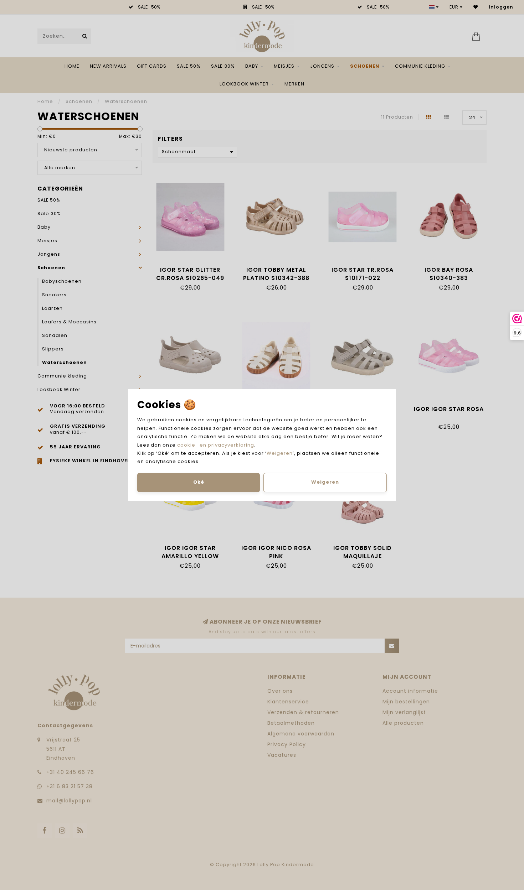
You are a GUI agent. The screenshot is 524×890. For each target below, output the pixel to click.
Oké (198, 482)
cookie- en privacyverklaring (215, 445)
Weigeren (280, 453)
